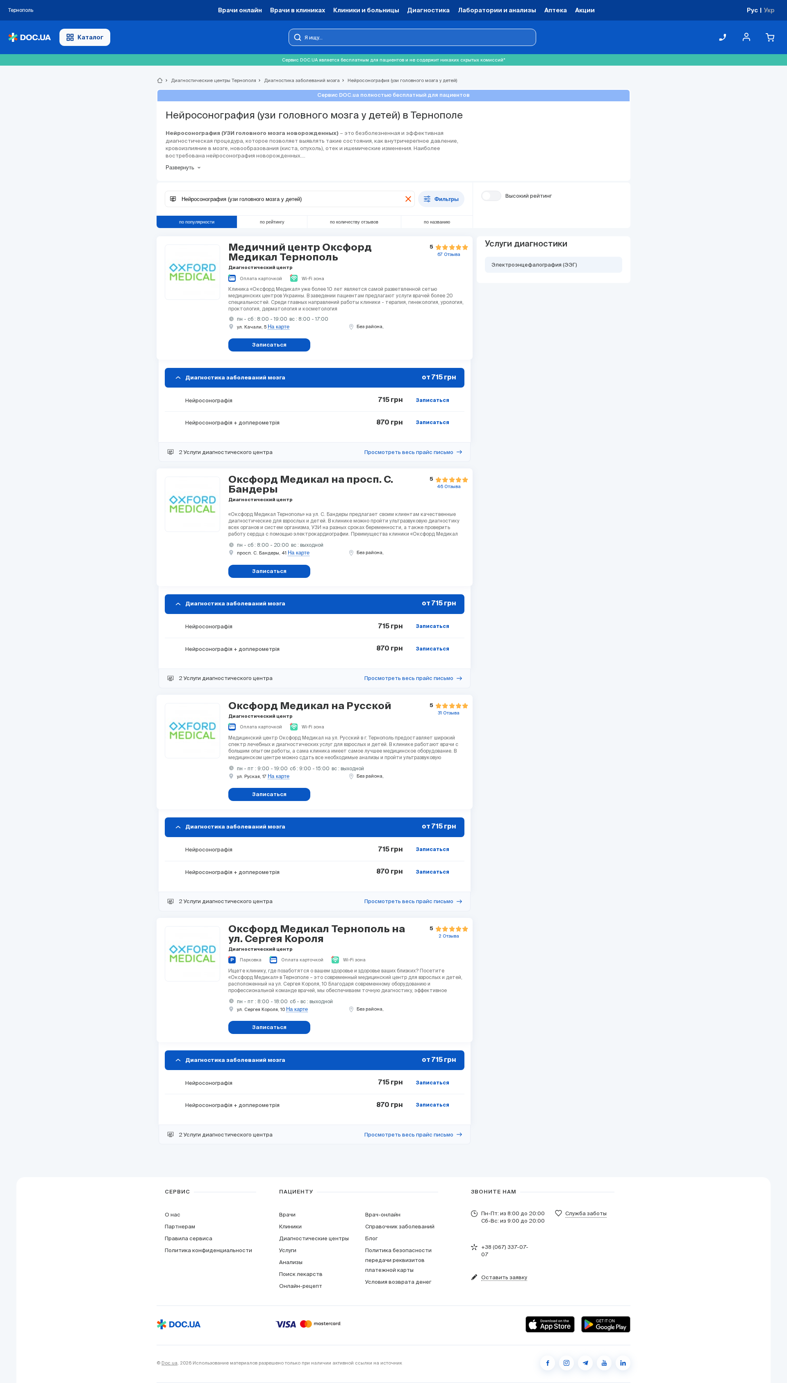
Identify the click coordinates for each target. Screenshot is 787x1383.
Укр (769, 10)
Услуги (287, 1250)
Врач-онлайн (382, 1215)
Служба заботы (586, 1213)
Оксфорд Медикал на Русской (309, 706)
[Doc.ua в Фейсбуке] (547, 1363)
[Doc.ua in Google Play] (605, 1324)
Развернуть (180, 167)
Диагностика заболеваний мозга (298, 80)
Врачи (287, 1215)
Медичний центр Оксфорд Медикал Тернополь (300, 252)
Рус (752, 10)
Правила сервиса (188, 1238)
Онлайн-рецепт (300, 1286)
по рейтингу (272, 221)
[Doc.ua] (29, 37)
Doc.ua (169, 1362)
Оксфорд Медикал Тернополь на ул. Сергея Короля (316, 934)
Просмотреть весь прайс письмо (408, 452)
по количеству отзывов (354, 221)
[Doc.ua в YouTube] (604, 1363)
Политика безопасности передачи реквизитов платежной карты (398, 1260)
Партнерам (180, 1226)
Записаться (432, 400)
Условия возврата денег (398, 1282)
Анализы (291, 1262)
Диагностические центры (314, 1238)
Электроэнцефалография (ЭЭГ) (534, 265)
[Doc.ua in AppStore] (550, 1324)
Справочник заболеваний (399, 1226)
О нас (172, 1215)
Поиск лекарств (301, 1274)
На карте (278, 327)
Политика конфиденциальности (208, 1250)
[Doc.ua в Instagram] (566, 1363)
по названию (437, 221)
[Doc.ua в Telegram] (585, 1363)
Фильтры (446, 199)
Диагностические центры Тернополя (210, 80)
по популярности (196, 221)
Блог (371, 1238)
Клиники (290, 1226)
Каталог (90, 37)
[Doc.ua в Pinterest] (623, 1363)
